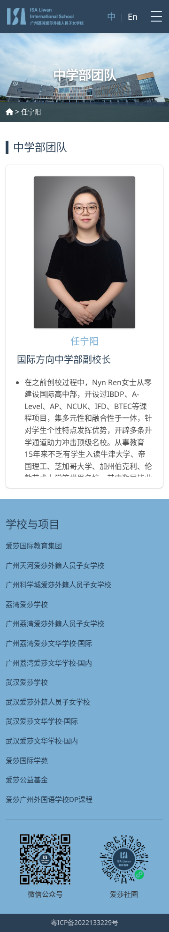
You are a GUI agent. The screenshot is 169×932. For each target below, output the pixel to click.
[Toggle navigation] (153, 16)
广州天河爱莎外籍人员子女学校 (55, 565)
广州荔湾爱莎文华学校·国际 (49, 643)
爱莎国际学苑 (27, 760)
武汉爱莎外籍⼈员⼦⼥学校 (48, 701)
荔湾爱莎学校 (27, 604)
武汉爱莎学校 (27, 682)
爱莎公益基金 (27, 779)
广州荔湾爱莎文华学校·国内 (49, 662)
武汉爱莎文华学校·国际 (42, 721)
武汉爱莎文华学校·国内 (42, 740)
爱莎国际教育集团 (34, 545)
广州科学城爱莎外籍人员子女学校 (58, 584)
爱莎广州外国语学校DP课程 (49, 799)
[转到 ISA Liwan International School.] (9, 111)
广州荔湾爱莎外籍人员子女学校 (55, 623)
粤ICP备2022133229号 (84, 922)
